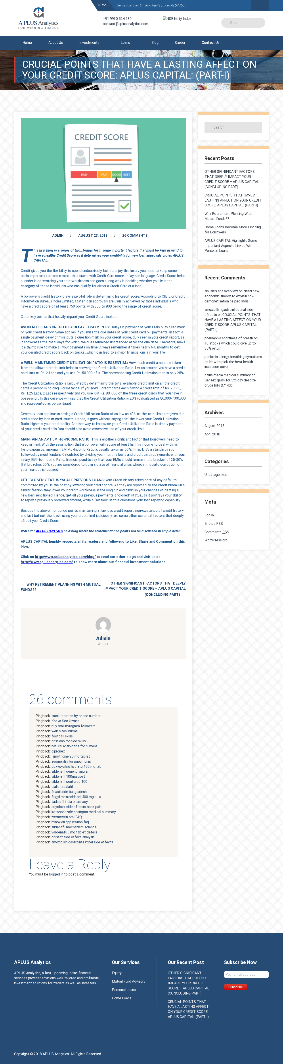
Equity (117, 973)
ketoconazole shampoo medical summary (84, 812)
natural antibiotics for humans (75, 746)
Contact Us (211, 42)
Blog (155, 42)
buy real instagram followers (74, 726)
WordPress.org (216, 540)
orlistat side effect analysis (73, 837)
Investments (89, 42)
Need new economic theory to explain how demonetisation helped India (232, 296)
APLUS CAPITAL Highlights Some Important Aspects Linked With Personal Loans (231, 246)
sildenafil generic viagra (70, 771)
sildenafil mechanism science (74, 827)
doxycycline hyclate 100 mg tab (76, 766)
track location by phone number (76, 716)
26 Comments (135, 235)
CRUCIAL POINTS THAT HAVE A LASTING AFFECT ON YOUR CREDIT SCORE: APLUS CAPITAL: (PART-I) (233, 200)
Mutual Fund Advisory (128, 981)
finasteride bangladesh (69, 792)
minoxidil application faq (70, 822)
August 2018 (214, 426)
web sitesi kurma (65, 731)
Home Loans (121, 998)
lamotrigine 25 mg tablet (71, 756)
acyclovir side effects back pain (76, 807)
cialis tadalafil (62, 787)
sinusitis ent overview (221, 291)
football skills (62, 736)
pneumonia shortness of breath (229, 338)
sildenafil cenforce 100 (69, 781)
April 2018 (212, 434)
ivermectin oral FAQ (67, 817)
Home (27, 42)
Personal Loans (124, 990)
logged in (56, 874)
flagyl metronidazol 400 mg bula (76, 797)
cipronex (58, 751)
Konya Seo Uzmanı (66, 721)
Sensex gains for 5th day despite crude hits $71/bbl (151, 5)
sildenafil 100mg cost (68, 776)
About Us (55, 42)
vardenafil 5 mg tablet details (74, 832)
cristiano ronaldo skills (69, 741)
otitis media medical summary (228, 375)
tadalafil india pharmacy (70, 802)
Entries (214, 523)
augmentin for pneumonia (71, 761)
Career (180, 42)
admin (57, 235)
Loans (125, 42)
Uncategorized (216, 475)
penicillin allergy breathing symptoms (233, 357)
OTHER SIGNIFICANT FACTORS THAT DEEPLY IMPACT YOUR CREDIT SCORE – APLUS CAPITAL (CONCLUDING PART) (145, 589)
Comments (217, 532)
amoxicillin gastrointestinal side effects (82, 842)
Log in (209, 515)
